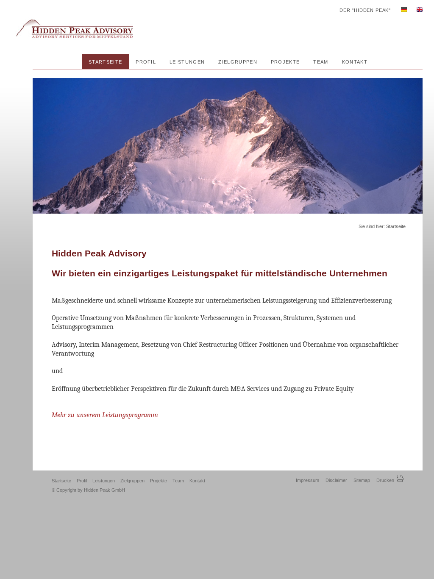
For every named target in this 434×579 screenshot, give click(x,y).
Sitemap (361, 480)
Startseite (62, 480)
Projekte (159, 480)
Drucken (385, 480)
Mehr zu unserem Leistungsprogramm (105, 415)
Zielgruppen (133, 480)
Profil (82, 480)
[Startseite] (72, 47)
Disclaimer (336, 480)
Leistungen (104, 480)
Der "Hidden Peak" (365, 10)
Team (178, 480)
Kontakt (197, 480)
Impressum (307, 480)
